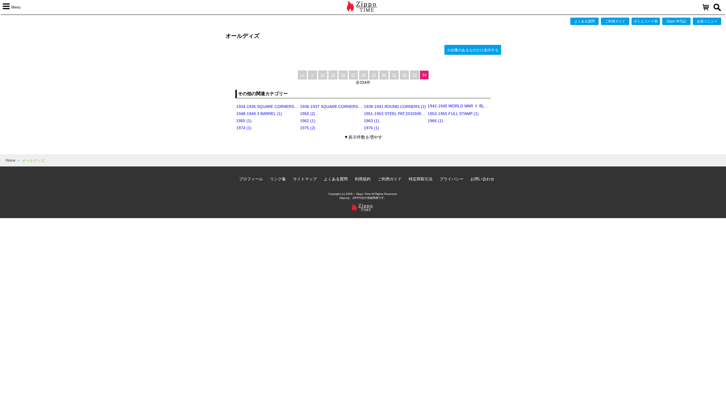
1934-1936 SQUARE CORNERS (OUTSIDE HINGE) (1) (285, 106)
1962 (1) (307, 120)
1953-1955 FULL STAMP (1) (453, 113)
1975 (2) (307, 128)
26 (343, 75)
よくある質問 (584, 21)
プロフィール (251, 179)
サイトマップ (305, 179)
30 (384, 75)
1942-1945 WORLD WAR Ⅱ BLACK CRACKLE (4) (473, 106)
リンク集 (278, 179)
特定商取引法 (420, 179)
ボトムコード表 (646, 21)
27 (353, 75)
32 (404, 75)
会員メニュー (707, 21)
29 (374, 75)
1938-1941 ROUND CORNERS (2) (395, 106)
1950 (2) (307, 113)
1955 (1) (244, 120)
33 (414, 75)
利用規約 (363, 179)
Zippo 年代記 (676, 21)
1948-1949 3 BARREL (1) (259, 113)
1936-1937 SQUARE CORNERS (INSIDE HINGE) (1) (347, 106)
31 (394, 75)
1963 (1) (371, 120)
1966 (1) (435, 120)
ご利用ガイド (615, 21)
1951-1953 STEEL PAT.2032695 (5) (396, 113)
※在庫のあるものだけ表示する (473, 50)
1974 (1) (244, 128)
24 (322, 75)
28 (363, 75)
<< (302, 75)
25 (333, 75)
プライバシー (451, 179)
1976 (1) (371, 128)
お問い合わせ (482, 179)
